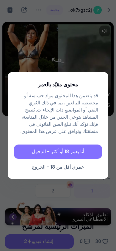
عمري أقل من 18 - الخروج (58, 167)
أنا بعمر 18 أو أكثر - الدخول (58, 151)
